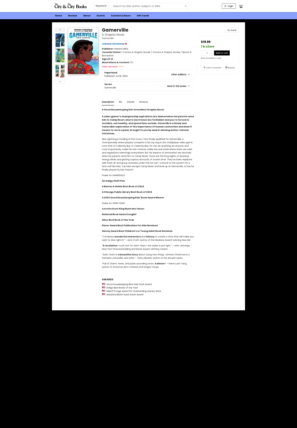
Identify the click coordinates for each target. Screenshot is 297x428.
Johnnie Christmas (113, 43)
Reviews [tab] (143, 101)
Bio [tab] (120, 101)
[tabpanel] (148, 206)
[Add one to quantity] (211, 53)
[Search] (186, 6)
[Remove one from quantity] (203, 53)
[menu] (148, 15)
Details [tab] (130, 101)
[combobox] (103, 6)
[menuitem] (58, 15)
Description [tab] (108, 101)
